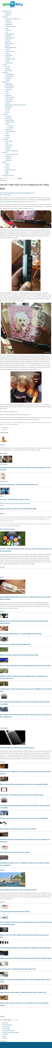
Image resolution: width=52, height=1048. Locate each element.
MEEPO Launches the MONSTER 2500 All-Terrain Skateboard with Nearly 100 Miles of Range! (26, 958)
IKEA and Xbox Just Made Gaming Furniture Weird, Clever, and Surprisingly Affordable (24, 784)
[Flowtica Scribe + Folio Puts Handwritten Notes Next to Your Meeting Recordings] (4, 791)
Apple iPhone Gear (14, 192)
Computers (5, 114)
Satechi (24, 192)
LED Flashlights (8, 106)
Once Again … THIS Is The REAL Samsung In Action (14, 499)
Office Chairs (8, 41)
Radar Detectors (8, 70)
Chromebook (8, 116)
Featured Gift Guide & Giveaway (7, 529)
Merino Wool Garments (10, 169)
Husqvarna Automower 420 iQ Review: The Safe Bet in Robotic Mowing (19, 655)
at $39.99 (6, 406)
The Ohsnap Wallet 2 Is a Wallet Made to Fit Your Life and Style (17, 748)
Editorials (2, 496)
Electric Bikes (8, 95)
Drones (7, 93)
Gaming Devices (9, 145)
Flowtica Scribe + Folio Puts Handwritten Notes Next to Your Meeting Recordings (21, 795)
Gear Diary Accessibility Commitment (11, 1032)
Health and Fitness (9, 76)
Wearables (7, 80)
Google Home (8, 36)
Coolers (7, 91)
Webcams (7, 137)
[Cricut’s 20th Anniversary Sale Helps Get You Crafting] (4, 849)
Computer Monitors (9, 120)
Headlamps (7, 102)
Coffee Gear (8, 30)
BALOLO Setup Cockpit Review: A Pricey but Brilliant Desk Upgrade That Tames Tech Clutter (25, 665)
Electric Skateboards (9, 97)
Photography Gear (9, 43)
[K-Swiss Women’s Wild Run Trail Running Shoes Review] (4, 641)
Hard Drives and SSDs (10, 131)
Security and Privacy (9, 51)
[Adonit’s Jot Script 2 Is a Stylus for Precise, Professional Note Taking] (15, 503)
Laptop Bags (11, 125)
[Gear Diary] (26, 4)
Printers (7, 133)
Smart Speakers (8, 55)
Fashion (4, 162)
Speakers (7, 53)
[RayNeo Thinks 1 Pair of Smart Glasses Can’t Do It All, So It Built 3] (4, 825)
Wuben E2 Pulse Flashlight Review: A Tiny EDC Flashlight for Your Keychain (20, 634)
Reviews (2, 505)
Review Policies (6, 1026)
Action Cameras (8, 83)
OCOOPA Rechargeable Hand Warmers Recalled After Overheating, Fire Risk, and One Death (25, 948)
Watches (7, 173)
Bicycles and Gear (9, 87)
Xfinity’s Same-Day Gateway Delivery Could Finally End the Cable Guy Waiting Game (23, 992)
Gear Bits (2, 870)
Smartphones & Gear (7, 11)
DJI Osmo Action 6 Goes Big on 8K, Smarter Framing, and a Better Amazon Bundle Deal (24, 818)
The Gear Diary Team (7, 1024)
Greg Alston (7, 194)
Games (6, 143)
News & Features (3, 464)
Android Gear (8, 13)
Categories (2, 1019)
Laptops (7, 123)
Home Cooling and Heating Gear (12, 18)
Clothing (7, 164)
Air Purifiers (8, 20)
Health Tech (5, 72)
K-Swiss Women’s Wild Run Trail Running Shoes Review (15, 644)
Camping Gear (8, 89)
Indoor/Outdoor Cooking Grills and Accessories (15, 104)
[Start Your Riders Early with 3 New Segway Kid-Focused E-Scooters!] (12, 886)
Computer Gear (8, 118)
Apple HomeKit (8, 24)
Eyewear (7, 166)
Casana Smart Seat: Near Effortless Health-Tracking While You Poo (18, 969)
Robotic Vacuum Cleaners (11, 47)
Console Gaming (9, 141)
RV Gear (7, 112)
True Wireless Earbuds (10, 59)
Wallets (7, 171)
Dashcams (7, 68)
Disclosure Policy (6, 1028)
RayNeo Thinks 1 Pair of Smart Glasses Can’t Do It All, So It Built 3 (18, 829)
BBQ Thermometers (9, 85)
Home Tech (5, 16)
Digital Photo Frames (9, 34)
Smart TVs (7, 49)
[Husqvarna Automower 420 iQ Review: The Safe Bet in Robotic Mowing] (4, 651)
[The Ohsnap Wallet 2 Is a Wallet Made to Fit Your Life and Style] (12, 744)
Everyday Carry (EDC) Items (11, 154)
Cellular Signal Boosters (10, 26)
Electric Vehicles (9, 101)
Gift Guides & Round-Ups (8, 175)
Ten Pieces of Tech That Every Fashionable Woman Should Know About (19, 484)
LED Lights (8, 39)
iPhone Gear (8, 15)
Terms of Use (5, 1034)
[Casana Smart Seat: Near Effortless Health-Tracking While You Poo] (4, 965)
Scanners (7, 135)
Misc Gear (5, 152)
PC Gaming (7, 148)
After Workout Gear (9, 74)
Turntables (7, 60)
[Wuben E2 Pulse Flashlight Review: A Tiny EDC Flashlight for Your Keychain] (4, 630)
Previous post (5, 427)
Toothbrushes (8, 160)
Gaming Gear (8, 146)
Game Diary (5, 139)
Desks (6, 32)
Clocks (6, 28)
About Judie (5, 1022)
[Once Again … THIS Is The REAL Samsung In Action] (5, 494)
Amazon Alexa (8, 22)
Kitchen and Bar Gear (10, 37)
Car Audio (7, 66)
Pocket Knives (8, 156)
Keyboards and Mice (9, 122)
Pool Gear (7, 110)
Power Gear (7, 108)
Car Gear (5, 64)
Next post (5, 429)
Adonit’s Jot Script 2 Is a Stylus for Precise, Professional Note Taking (18, 508)
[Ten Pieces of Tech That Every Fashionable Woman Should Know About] (3, 479)
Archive (4, 1036)
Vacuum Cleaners (9, 62)
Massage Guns (8, 78)
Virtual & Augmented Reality (11, 150)
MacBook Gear (8, 129)
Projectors (7, 45)
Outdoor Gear (6, 81)
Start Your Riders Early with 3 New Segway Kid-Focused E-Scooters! (18, 890)
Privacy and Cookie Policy (8, 1030)
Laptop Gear (11, 127)
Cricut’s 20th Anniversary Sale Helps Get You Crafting (14, 852)
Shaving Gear (8, 158)
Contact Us (5, 1038)
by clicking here (17, 525)
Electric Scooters (9, 99)
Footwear (7, 167)
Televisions (7, 57)
